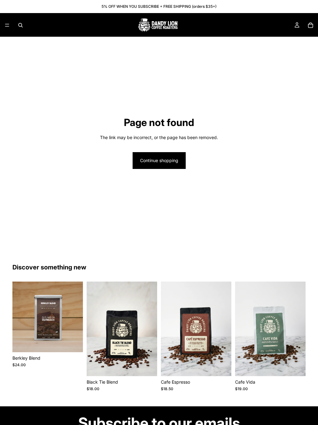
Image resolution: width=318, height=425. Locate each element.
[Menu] (7, 25)
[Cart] (310, 25)
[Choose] (73, 342)
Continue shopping (159, 160)
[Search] (20, 25)
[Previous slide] (93, 329)
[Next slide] (150, 329)
